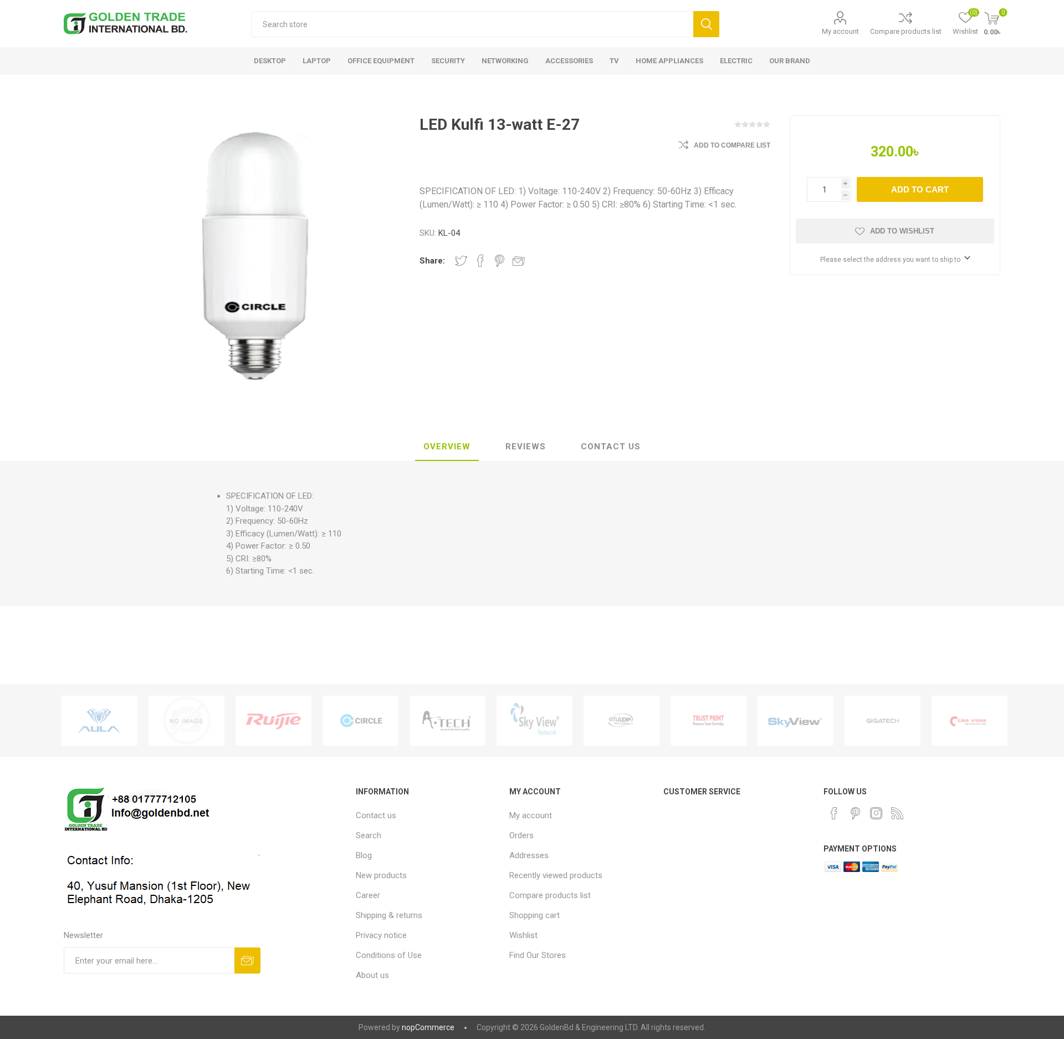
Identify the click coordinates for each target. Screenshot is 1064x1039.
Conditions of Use (389, 955)
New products (381, 875)
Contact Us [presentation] (611, 447)
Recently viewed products (555, 875)
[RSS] (897, 813)
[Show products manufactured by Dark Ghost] (186, 721)
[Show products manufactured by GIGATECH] (882, 721)
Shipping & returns (389, 915)
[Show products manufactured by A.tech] (447, 721)
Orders (521, 835)
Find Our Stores (537, 955)
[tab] (447, 447)
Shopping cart (534, 915)
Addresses (529, 855)
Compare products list (906, 31)
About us (372, 975)
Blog (364, 855)
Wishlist (523, 935)
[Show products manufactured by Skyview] (795, 721)
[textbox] (472, 24)
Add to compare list (732, 145)
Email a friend (519, 261)
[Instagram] (876, 813)
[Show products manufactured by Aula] (99, 721)
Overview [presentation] (446, 447)
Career (368, 895)
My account (840, 31)
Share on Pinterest (499, 261)
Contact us (376, 815)
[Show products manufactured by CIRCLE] (360, 721)
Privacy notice (381, 935)
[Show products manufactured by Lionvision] (969, 721)
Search (706, 24)
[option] (99, 721)
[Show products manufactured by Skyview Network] (534, 721)
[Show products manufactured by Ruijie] (273, 721)
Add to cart (920, 189)
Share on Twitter (461, 261)
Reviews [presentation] (525, 447)
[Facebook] (834, 813)
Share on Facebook (480, 261)
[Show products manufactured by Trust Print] (708, 721)
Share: (432, 261)
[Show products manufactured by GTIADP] (621, 721)
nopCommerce (428, 1027)
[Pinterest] (855, 813)
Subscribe (247, 960)
